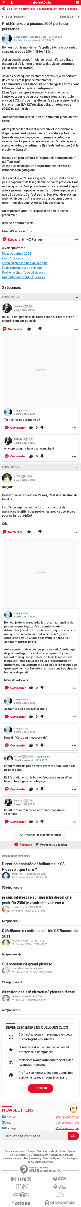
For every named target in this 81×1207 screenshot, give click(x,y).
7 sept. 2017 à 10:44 (24, 413)
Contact (72, 1151)
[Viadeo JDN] (59, 1194)
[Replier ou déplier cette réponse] (77, 297)
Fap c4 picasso (12, 258)
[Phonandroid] (59, 1202)
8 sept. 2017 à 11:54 (24, 616)
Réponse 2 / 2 (10, 467)
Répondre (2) (15, 239)
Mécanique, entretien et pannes (58, 8)
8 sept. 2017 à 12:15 (24, 702)
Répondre (25, 844)
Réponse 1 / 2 (10, 297)
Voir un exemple (67, 1117)
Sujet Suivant (67, 16)
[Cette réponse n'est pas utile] (40, 329)
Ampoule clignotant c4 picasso (23, 277)
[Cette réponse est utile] (28, 329)
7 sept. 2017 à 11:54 (24, 480)
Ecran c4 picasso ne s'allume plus (25, 263)
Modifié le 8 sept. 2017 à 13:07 (31, 760)
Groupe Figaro (70, 1158)
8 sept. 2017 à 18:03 (43, 40)
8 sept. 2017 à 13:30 (24, 804)
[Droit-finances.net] (59, 1186)
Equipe (31, 1151)
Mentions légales (52, 1158)
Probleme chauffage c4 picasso (23, 272)
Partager (38, 239)
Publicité (60, 1151)
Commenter (15, 329)
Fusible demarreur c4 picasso (22, 268)
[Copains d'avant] (21, 1194)
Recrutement (41, 1155)
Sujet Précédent (15, 16)
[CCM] (59, 1179)
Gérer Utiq (35, 1158)
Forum (13, 8)
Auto (8, 1122)
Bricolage (10, 1128)
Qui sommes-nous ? (15, 1151)
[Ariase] (21, 1203)
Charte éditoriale (45, 1151)
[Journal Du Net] (21, 1186)
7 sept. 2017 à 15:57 (24, 442)
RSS (30, 1155)
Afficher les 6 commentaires (43, 834)
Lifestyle (10, 1117)
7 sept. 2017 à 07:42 (24, 310)
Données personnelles (62, 1155)
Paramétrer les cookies (16, 1158)
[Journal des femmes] (21, 1179)
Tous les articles (16, 1155)
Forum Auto (28, 8)
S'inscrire (40, 1088)
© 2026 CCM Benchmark (40, 1162)
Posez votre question (53, 844)
